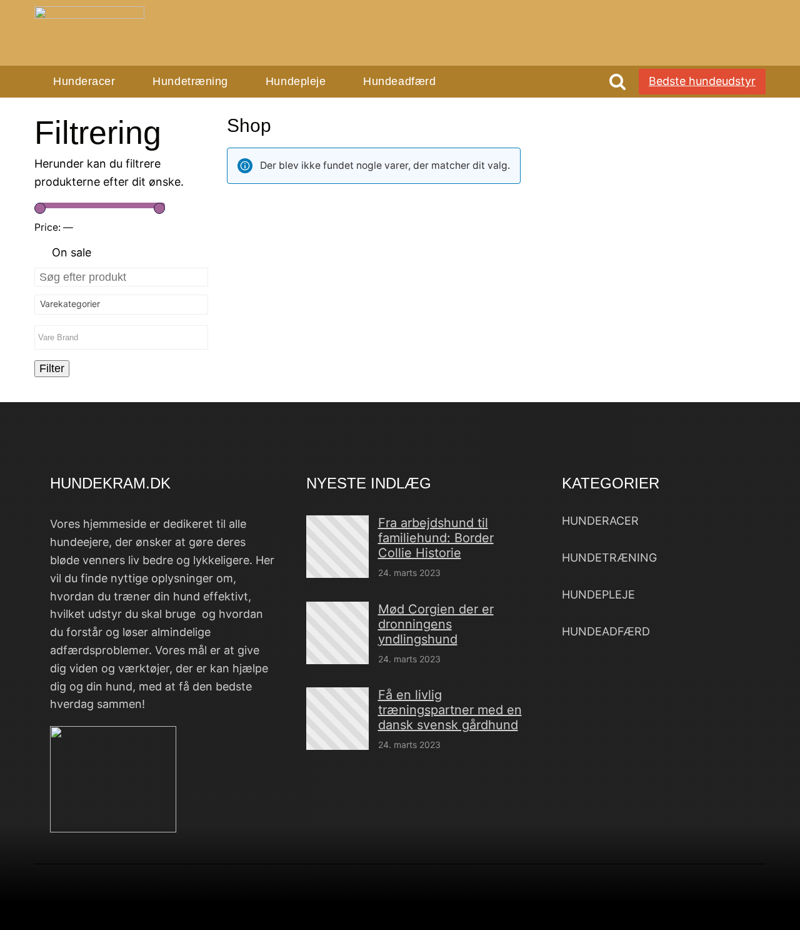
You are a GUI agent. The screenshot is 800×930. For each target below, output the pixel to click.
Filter (51, 368)
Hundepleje (296, 81)
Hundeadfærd (399, 81)
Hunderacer (84, 81)
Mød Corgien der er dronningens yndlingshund (436, 624)
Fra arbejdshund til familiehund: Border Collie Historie (436, 537)
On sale (71, 252)
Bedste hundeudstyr (702, 81)
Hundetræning (190, 81)
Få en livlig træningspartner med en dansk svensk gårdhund (450, 709)
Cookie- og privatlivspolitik (573, 907)
